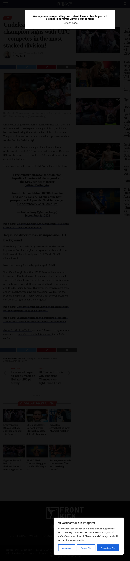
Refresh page (70, 23)
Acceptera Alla (108, 548)
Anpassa (66, 548)
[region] (89, 536)
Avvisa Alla (86, 548)
